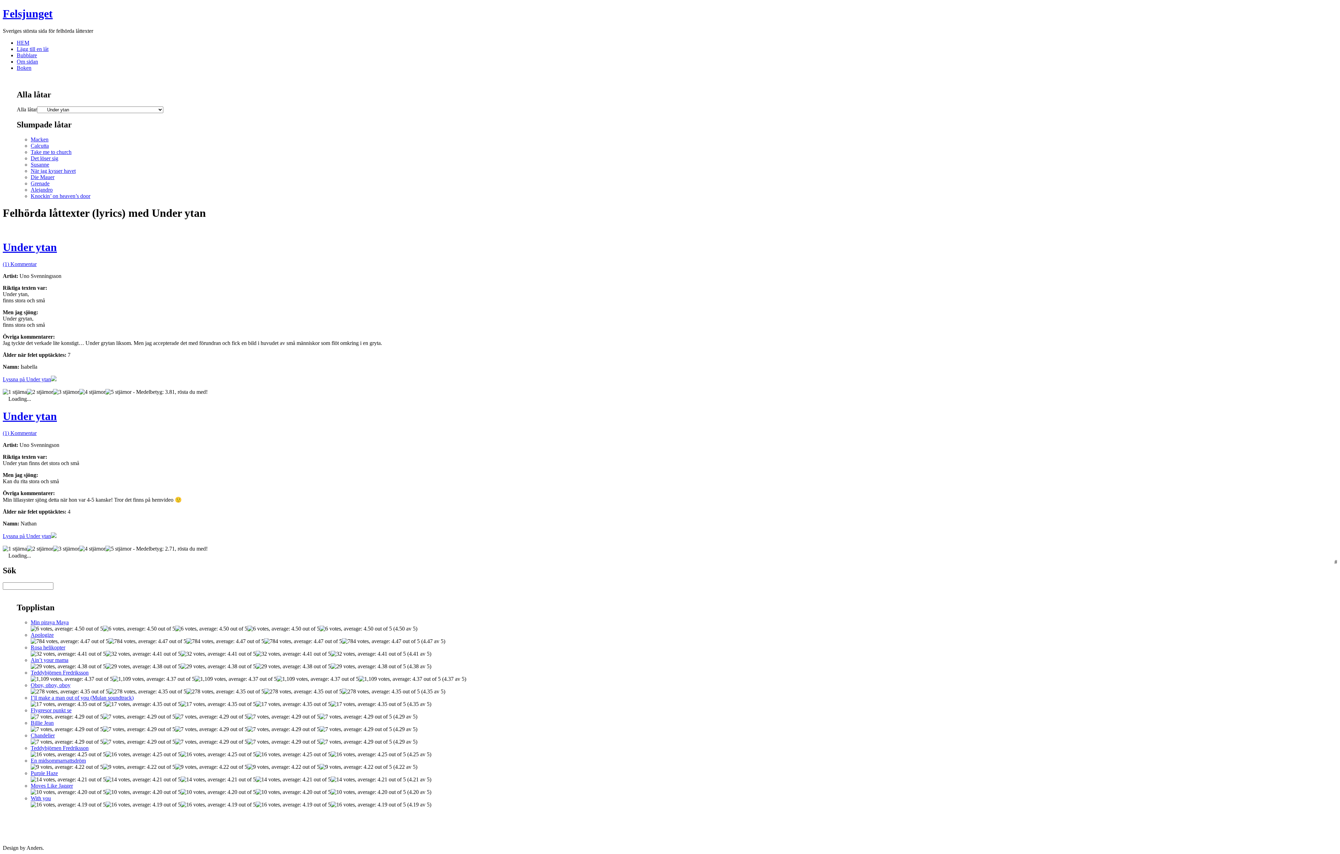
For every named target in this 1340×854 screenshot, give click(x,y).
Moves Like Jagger (52, 786)
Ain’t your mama (49, 660)
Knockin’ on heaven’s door (60, 196)
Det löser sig (44, 158)
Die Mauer (42, 177)
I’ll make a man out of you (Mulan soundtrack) (82, 698)
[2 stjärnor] (40, 392)
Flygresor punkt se (51, 710)
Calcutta (40, 146)
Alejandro (42, 190)
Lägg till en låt (33, 49)
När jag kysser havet (53, 171)
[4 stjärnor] (92, 392)
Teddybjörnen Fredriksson (60, 673)
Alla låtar (27, 109)
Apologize (42, 635)
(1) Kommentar (20, 264)
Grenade (40, 183)
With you (41, 798)
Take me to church (51, 152)
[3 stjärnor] (66, 392)
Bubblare (27, 55)
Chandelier (43, 735)
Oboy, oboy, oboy (50, 685)
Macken (40, 139)
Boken (24, 68)
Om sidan (27, 62)
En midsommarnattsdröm (58, 761)
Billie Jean (42, 723)
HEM (23, 43)
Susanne (40, 165)
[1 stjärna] (15, 392)
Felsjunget (28, 13)
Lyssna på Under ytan (27, 379)
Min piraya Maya (50, 622)
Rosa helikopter (48, 647)
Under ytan (30, 247)
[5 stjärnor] (118, 392)
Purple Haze (44, 773)
